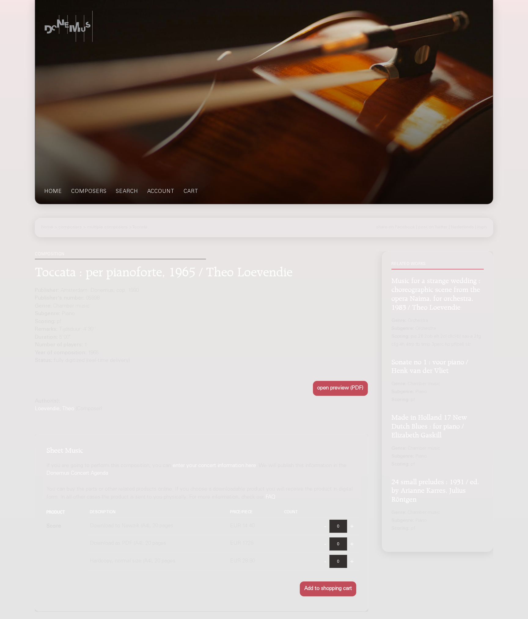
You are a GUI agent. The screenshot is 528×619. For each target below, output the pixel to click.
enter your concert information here (214, 466)
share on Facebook (395, 227)
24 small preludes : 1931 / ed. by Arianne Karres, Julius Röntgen (435, 489)
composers (89, 191)
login (482, 227)
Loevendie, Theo (54, 409)
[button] (340, 388)
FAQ (270, 497)
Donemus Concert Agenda (77, 474)
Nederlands (462, 227)
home (53, 191)
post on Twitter (433, 227)
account (160, 191)
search (127, 191)
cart (191, 191)
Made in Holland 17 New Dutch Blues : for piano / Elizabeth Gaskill (429, 425)
